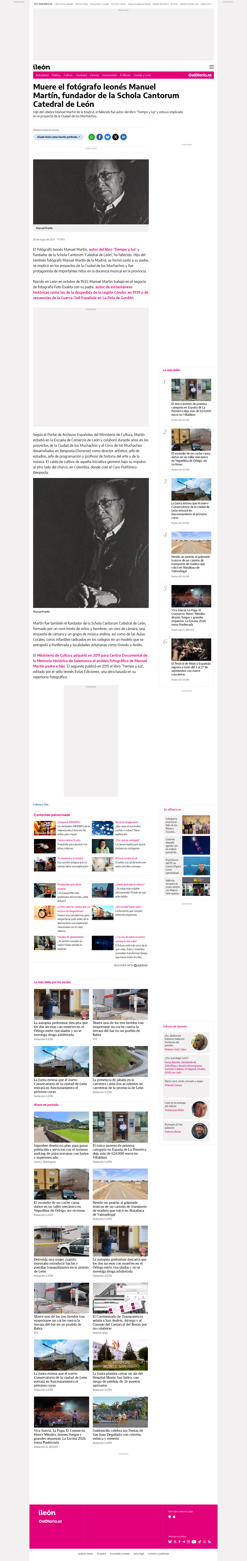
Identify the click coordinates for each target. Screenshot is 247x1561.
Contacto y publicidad (158, 1553)
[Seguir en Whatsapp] (204, 1541)
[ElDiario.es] (200, 75)
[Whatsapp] (91, 137)
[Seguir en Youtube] (194, 1541)
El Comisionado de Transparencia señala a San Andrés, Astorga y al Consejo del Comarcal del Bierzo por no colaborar (120, 1322)
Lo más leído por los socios (52, 982)
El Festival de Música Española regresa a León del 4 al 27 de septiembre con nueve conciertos (190, 669)
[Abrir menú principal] (211, 67)
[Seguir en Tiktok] (199, 1541)
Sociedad (81, 75)
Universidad (109, 75)
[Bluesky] (107, 137)
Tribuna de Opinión (175, 1026)
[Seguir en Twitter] (175, 1541)
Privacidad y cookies (120, 1553)
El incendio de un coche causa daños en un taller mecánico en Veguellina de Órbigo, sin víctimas (59, 1206)
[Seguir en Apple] (174, 1516)
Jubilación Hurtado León (189, 4)
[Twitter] (115, 137)
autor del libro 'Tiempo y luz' (113, 249)
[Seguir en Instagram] (188, 1541)
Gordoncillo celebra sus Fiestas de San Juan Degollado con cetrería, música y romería (118, 1434)
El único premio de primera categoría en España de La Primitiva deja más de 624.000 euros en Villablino (119, 1151)
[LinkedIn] (123, 137)
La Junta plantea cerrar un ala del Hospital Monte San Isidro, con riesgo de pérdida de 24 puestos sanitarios (118, 1379)
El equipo (101, 1553)
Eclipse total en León (209, 4)
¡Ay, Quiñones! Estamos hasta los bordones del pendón (174, 1040)
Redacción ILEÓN (43, 1039)
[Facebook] (99, 137)
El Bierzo (125, 75)
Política (56, 75)
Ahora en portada (46, 1104)
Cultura (68, 75)
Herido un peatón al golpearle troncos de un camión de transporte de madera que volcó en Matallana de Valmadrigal (120, 1208)
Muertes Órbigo (81, 4)
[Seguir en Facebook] (179, 1541)
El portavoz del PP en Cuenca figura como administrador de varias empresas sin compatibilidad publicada (174, 866)
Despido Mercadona (161, 4)
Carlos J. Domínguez (45, 1161)
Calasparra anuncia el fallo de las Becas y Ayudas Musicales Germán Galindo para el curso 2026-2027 (173, 825)
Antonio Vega (100, 1332)
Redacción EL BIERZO (46, 1446)
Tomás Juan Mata (174, 1110)
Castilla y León (142, 75)
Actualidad (42, 75)
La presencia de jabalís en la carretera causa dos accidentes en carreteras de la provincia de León (118, 1084)
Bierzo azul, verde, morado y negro (184, 1081)
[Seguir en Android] (169, 1516)
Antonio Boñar (173, 1131)
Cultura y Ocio (40, 804)
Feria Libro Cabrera (118, 4)
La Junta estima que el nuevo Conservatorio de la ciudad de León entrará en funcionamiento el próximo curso (60, 1086)
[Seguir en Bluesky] (170, 1541)
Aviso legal (138, 1553)
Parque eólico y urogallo (99, 4)
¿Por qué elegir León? (177, 1058)
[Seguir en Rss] (209, 1541)
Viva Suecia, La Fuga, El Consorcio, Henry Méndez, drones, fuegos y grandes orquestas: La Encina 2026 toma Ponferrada (60, 1436)
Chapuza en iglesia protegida (139, 4)
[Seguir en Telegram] (183, 1541)
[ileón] (58, 1512)
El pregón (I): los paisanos (173, 1126)
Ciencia (94, 75)
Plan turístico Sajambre (65, 4)
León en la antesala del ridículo (175, 1104)
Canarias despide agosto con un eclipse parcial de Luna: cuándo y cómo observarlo (173, 846)
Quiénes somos (85, 1553)
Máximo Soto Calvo (175, 1049)
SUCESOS (174, 4)
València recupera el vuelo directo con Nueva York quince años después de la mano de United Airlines (173, 887)
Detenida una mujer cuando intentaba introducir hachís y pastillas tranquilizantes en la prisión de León (61, 1265)
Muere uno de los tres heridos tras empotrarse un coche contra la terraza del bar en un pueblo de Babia (118, 1029)
